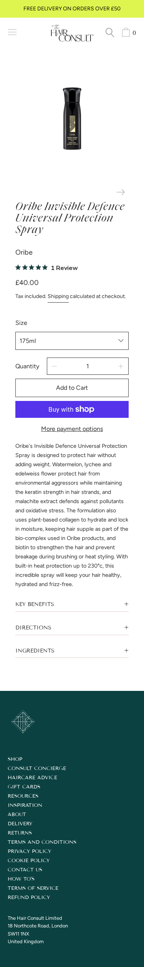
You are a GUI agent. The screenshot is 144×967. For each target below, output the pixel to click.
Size (21, 322)
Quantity (27, 366)
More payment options (72, 428)
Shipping (58, 296)
